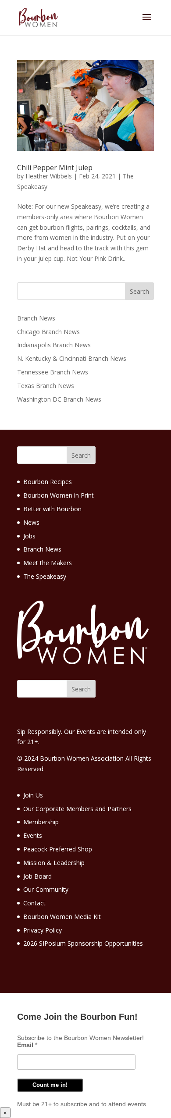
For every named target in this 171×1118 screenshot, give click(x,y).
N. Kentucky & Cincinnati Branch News (71, 358)
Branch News (36, 318)
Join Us (33, 795)
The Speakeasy (44, 576)
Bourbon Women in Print (58, 495)
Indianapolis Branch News (54, 345)
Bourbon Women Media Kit (62, 916)
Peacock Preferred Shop (57, 849)
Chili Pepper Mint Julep (55, 167)
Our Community (45, 889)
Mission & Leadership (54, 862)
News (31, 522)
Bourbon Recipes (47, 481)
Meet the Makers (47, 563)
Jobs (29, 536)
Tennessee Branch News (52, 372)
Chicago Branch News (48, 332)
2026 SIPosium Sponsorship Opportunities (83, 943)
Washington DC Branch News (59, 399)
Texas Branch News (45, 385)
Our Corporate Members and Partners (77, 809)
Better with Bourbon (52, 509)
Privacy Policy (42, 930)
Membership (41, 822)
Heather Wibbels (48, 176)
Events (32, 835)
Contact (34, 903)
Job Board (37, 876)
